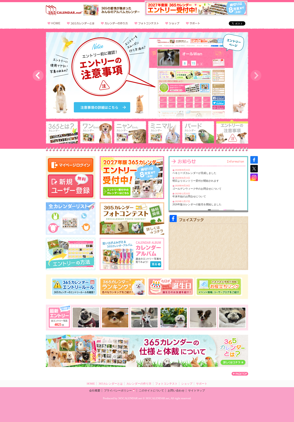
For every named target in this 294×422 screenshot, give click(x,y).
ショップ (173, 23)
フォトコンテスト (147, 23)
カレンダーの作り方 (115, 23)
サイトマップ (196, 390)
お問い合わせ (176, 390)
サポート (193, 23)
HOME (55, 23)
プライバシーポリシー (118, 390)
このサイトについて (151, 390)
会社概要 (94, 390)
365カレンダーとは (81, 23)
